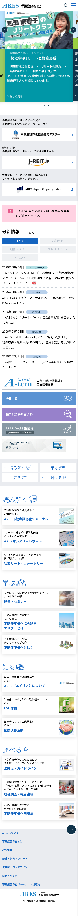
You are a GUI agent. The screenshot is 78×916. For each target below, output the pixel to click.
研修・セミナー (20, 249)
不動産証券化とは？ (13, 841)
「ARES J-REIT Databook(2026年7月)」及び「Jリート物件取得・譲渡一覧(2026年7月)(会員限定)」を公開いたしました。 (39, 342)
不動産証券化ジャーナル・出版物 (21, 884)
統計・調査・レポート (15, 858)
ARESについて (10, 833)
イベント (20, 257)
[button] (5, 30)
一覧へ (30, 232)
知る (17, 477)
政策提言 (7, 850)
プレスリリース (58, 249)
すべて (20, 240)
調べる (56, 477)
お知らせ (58, 240)
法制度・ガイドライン (15, 867)
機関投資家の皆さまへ (20, 414)
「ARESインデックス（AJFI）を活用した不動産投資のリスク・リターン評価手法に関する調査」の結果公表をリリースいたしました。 (39, 278)
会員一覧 (11, 398)
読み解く (17, 468)
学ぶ (54, 468)
